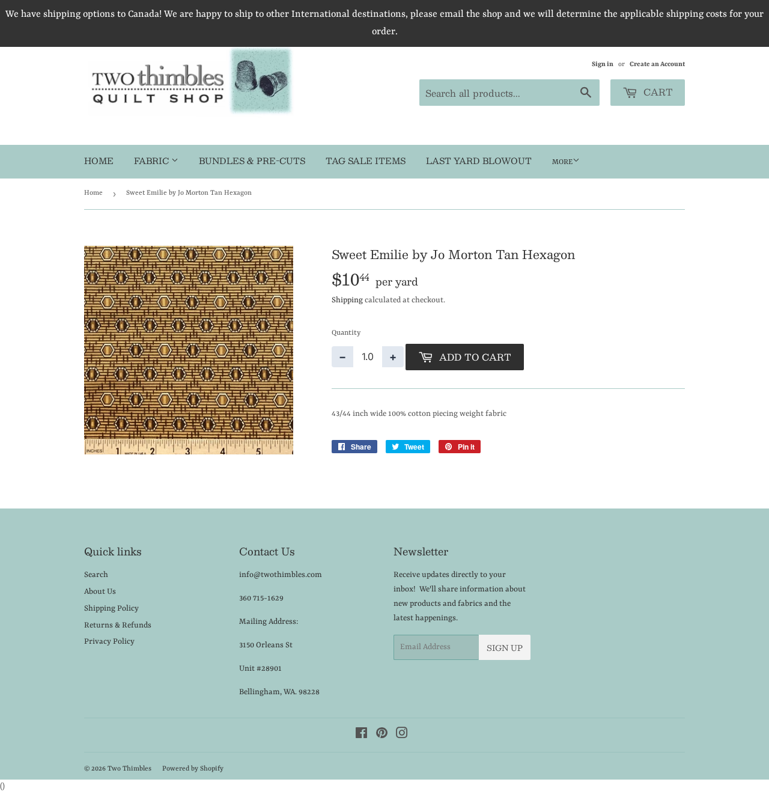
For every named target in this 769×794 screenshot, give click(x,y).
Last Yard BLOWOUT (479, 160)
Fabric (152, 160)
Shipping (347, 300)
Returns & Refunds (117, 625)
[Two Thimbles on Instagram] (402, 735)
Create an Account (657, 64)
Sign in (602, 64)
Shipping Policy (111, 608)
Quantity (346, 333)
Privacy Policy (109, 641)
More (562, 162)
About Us (100, 591)
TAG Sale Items (366, 160)
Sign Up (505, 648)
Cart (656, 91)
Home (99, 160)
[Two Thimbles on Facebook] (361, 735)
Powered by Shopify (192, 769)
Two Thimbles (129, 769)
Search (96, 574)
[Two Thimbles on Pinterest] (381, 735)
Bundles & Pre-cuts (252, 160)
